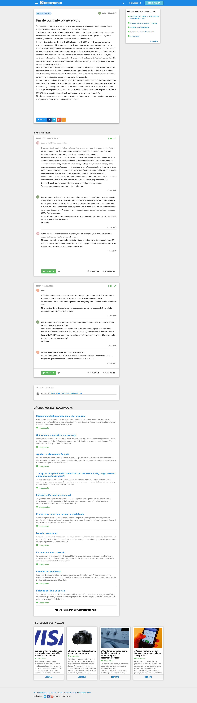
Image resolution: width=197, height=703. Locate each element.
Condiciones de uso (70, 692)
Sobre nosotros (43, 692)
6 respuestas (44, 507)
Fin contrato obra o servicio (50, 552)
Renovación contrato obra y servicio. (142, 32)
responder (55, 393)
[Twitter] (44, 696)
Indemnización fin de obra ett (140, 27)
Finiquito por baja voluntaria (50, 590)
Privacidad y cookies (84, 692)
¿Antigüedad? (135, 36)
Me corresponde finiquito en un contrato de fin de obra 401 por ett (144, 17)
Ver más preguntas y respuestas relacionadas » (76, 610)
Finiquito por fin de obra (48, 571)
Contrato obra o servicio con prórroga (56, 435)
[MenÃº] (37, 3)
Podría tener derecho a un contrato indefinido (60, 514)
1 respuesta (44, 428)
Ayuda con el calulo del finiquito (52, 454)
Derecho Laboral (43, 13)
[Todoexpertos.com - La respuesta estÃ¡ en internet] (51, 3)
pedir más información (72, 393)
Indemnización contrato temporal (53, 495)
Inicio (35, 692)
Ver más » (154, 41)
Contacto (60, 692)
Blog (55, 692)
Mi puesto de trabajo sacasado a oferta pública (60, 416)
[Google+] (51, 696)
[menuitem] (49, 120)
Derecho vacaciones (47, 533)
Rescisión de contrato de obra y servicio (143, 23)
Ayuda (51, 692)
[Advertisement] (76, 108)
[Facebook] (48, 696)
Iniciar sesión (135, 3)
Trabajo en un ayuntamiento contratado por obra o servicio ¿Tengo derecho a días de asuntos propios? (75, 474)
